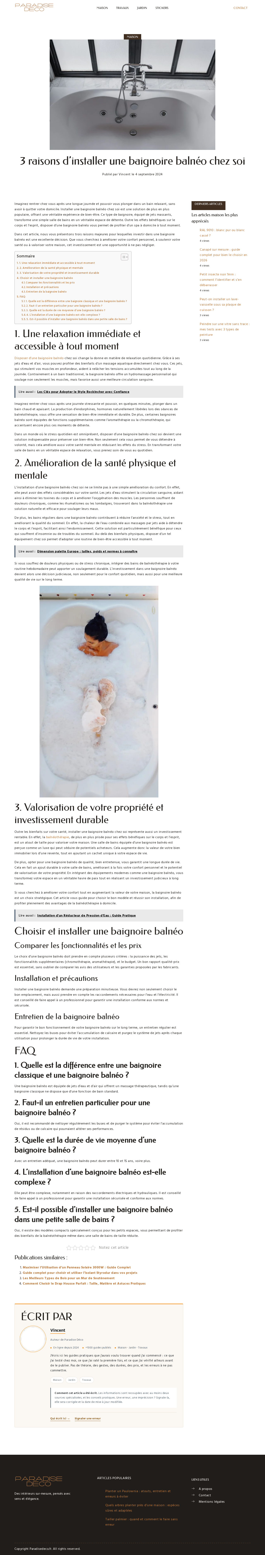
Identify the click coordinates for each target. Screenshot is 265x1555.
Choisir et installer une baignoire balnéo (46, 278)
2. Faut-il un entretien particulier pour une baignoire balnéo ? (64, 306)
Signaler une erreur (88, 1418)
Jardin (142, 8)
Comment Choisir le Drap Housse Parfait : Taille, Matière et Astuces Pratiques (84, 1283)
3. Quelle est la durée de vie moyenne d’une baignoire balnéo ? (65, 310)
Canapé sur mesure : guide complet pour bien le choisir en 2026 (223, 255)
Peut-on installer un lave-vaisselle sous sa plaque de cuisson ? (220, 304)
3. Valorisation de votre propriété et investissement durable (59, 273)
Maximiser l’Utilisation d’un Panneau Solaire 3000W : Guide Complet (77, 1267)
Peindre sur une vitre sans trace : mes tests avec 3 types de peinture (225, 329)
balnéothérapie (57, 837)
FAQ (22, 297)
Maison (102, 8)
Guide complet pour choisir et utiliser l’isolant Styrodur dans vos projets (80, 1273)
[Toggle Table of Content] (122, 257)
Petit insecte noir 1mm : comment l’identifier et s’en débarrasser (221, 279)
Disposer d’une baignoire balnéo (39, 358)
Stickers (162, 8)
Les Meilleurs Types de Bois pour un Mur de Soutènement (68, 1278)
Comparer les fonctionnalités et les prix (50, 282)
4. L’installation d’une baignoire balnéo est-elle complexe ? (63, 315)
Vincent (57, 1330)
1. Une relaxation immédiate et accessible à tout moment (57, 263)
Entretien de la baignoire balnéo (46, 292)
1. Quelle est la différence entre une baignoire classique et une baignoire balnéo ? (76, 301)
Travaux (122, 8)
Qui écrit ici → (60, 1418)
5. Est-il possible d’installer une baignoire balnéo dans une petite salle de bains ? (76, 319)
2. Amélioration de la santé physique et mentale (51, 268)
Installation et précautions (42, 287)
